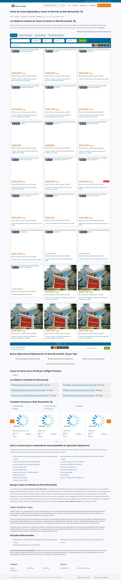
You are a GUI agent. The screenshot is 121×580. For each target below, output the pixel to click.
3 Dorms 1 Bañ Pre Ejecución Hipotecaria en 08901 (94, 79)
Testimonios (13, 570)
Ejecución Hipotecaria (25, 35)
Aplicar (82, 40)
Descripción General (20, 478)
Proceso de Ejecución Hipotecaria (72, 478)
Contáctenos (83, 5)
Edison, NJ (41, 431)
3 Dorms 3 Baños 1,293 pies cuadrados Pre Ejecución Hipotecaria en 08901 (24, 116)
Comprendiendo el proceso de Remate (27, 464)
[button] (56, 442)
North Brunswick (51, 406)
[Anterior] (93, 45)
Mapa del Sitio (64, 568)
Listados (74, 5)
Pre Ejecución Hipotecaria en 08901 (22, 294)
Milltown (80, 406)
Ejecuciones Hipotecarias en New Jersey (27, 462)
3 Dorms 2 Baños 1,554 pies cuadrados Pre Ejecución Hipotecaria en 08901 (58, 337)
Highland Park (18, 406)
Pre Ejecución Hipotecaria (56, 35)
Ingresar (93, 5)
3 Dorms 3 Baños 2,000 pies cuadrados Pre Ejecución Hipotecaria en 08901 (58, 116)
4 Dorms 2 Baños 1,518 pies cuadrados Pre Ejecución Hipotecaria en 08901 (58, 79)
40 (21, 347)
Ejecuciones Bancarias (68, 467)
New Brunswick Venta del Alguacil (93, 359)
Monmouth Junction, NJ (20, 431)
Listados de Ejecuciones (69, 470)
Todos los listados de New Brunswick (28, 359)
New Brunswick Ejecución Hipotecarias (60, 359)
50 (24, 347)
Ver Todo (13, 35)
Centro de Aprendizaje (83, 568)
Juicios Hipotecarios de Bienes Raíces (26, 472)
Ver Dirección (17, 76)
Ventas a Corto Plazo (21, 480)
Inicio (69, 5)
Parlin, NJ (91, 431)
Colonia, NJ (66, 431)
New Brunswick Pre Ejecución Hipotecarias (60, 364)
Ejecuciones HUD (19, 475)
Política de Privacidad (83, 577)
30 (19, 347)
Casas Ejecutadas (67, 472)
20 (16, 347)
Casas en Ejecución (20, 467)
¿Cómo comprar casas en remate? (72, 462)
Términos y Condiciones (101, 577)
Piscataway (49, 409)
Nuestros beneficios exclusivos (71, 464)
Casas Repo (65, 475)
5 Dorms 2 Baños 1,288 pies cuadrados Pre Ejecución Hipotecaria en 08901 (24, 79)
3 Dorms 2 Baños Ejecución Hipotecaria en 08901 (93, 259)
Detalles (28, 434)
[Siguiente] (108, 45)
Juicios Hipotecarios (20, 470)
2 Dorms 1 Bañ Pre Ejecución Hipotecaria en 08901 (27, 259)
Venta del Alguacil (40, 35)
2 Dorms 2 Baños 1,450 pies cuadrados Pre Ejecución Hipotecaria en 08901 (91, 116)
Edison (16, 409)
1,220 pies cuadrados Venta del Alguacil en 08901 (60, 223)
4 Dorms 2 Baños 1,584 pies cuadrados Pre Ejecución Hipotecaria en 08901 (24, 337)
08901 (16, 375)
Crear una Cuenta (104, 5)
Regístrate (46, 568)
